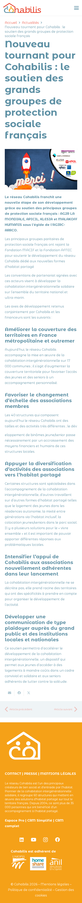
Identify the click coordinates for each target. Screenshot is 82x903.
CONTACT (13, 774)
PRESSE (30, 774)
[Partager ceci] (19, 693)
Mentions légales (55, 884)
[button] (76, 8)
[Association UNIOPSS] (19, 869)
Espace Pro (14, 820)
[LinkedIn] (22, 840)
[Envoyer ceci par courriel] (9, 693)
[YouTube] (34, 840)
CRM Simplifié (39, 820)
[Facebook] (57, 840)
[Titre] (22, 8)
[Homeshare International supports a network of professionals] (38, 869)
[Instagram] (46, 840)
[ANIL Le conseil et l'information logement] (55, 869)
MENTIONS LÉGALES (58, 774)
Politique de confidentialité (30, 890)
